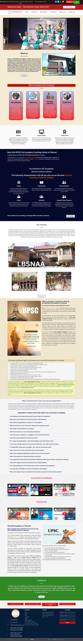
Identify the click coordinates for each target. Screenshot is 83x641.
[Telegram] (55, 639)
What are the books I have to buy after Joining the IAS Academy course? (29, 425)
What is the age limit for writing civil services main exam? (25, 456)
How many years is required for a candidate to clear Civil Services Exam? (29, 435)
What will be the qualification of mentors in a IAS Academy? (26, 422)
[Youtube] (63, 2)
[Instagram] (61, 2)
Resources (62, 12)
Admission (34, 12)
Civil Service (36, 159)
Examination (43, 12)
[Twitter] (58, 2)
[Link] (65, 639)
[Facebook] (56, 2)
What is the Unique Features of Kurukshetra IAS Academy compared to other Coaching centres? (36, 472)
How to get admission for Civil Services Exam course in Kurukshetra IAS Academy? (32, 465)
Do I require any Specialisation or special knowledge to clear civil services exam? (32, 441)
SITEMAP (32, 639)
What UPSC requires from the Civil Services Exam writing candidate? (28, 462)
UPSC (37, 383)
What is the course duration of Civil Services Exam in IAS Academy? (28, 419)
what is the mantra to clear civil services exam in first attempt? (27, 450)
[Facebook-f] (51, 639)
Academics (53, 12)
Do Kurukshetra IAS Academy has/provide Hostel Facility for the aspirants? (30, 416)
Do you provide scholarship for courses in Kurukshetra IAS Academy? (28, 468)
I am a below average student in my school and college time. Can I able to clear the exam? (34, 444)
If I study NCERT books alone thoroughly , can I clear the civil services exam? (30, 447)
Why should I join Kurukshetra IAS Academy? (22, 428)
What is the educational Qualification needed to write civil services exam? (30, 453)
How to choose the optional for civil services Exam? (24, 438)
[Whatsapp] (58, 639)
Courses (44, 609)
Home (26, 12)
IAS (44, 390)
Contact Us (71, 12)
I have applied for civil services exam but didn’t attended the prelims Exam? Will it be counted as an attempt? (39, 459)
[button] (4, 34)
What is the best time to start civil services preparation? (25, 431)
